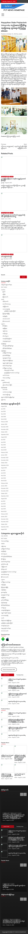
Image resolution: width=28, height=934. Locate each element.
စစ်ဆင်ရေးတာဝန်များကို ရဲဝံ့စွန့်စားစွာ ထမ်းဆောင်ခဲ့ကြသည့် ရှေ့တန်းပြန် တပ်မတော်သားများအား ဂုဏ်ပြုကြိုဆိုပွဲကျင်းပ (14, 816)
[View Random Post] (23, 15)
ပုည (2, 258)
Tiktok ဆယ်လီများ (6, 377)
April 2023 (3, 508)
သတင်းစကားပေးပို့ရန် (7, 392)
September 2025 (5, 434)
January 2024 (4, 485)
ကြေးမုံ (4, 294)
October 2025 (4, 432)
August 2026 (4, 406)
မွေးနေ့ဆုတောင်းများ (7, 358)
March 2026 (3, 419)
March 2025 (3, 449)
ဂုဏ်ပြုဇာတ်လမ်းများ (7, 352)
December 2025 (4, 426)
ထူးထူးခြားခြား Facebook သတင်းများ (11, 372)
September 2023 (5, 496)
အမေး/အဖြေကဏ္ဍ (6, 394)
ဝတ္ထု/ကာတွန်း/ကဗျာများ (8, 363)
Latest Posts (6, 674)
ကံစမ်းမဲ (2, 380)
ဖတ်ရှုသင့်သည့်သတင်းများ (6, 284)
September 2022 (5, 526)
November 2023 (4, 490)
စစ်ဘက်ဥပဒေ (6, 336)
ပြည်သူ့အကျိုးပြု (11, 136)
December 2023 (4, 488)
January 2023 (4, 516)
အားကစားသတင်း (6, 318)
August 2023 (4, 498)
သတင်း (18, 136)
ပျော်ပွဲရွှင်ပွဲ (5, 316)
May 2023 (3, 506)
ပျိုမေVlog (3, 399)
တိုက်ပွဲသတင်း (5, 301)
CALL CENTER (4, 536)
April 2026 (3, 416)
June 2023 (3, 503)
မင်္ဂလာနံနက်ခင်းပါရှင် (6, 256)
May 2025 (3, 444)
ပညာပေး (3, 323)
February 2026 (4, 421)
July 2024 (3, 470)
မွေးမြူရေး (5, 328)
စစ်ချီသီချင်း (3, 343)
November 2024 (4, 460)
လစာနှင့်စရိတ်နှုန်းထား (7, 338)
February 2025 (4, 452)
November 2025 (4, 429)
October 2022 (4, 524)
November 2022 (4, 521)
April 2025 (3, 447)
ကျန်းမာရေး (5, 331)
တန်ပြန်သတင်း (6, 306)
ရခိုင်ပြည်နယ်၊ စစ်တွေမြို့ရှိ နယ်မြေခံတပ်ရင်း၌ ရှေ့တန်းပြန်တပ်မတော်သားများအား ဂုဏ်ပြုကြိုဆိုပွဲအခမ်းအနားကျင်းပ (16, 687)
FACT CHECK (4, 287)
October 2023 (4, 493)
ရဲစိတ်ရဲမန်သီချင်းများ (5, 605)
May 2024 (3, 475)
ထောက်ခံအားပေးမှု (6, 304)
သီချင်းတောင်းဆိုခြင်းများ (8, 360)
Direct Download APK (9, 669)
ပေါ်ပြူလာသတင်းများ (7, 368)
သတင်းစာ (3, 289)
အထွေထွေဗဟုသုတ (7, 341)
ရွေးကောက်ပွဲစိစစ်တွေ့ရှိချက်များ (7, 397)
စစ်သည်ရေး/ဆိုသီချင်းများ (8, 345)
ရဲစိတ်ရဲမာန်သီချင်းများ (7, 348)
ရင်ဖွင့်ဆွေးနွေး (4, 387)
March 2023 (3, 511)
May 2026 (3, 414)
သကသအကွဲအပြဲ (6, 309)
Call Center (5, 389)
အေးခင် (2, 218)
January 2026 (4, 424)
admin (20, 34)
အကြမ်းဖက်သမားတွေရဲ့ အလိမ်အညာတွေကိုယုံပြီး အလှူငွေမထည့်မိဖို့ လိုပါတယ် (7, 775)
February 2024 (4, 483)
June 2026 (3, 411)
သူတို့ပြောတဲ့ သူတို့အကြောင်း (10, 311)
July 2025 (3, 439)
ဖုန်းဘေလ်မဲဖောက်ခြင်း (7, 385)
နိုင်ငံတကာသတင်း (6, 321)
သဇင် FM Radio (6, 375)
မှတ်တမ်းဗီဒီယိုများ (6, 355)
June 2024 (3, 473)
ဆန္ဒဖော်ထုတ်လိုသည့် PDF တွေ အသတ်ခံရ (9, 657)
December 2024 (4, 457)
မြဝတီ (4, 291)
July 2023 (3, 501)
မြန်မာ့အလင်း (5, 296)
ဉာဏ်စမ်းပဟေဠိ (6, 382)
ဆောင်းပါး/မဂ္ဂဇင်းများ (7, 365)
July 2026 (3, 408)
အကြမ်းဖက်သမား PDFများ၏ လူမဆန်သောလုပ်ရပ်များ (12, 647)
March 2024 (3, 480)
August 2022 (4, 529)
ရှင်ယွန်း (2, 182)
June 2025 (3, 442)
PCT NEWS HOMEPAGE (14, 10)
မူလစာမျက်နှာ (4, 592)
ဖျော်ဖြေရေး (3, 350)
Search (3, 274)
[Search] (26, 15)
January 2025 (4, 455)
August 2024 (4, 467)
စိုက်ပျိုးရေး (5, 325)
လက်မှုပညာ (5, 333)
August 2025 (4, 437)
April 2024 (3, 478)
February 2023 (4, 514)
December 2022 (4, 519)
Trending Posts (19, 674)
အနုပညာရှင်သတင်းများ (9, 370)
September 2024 (5, 465)
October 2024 (4, 462)
